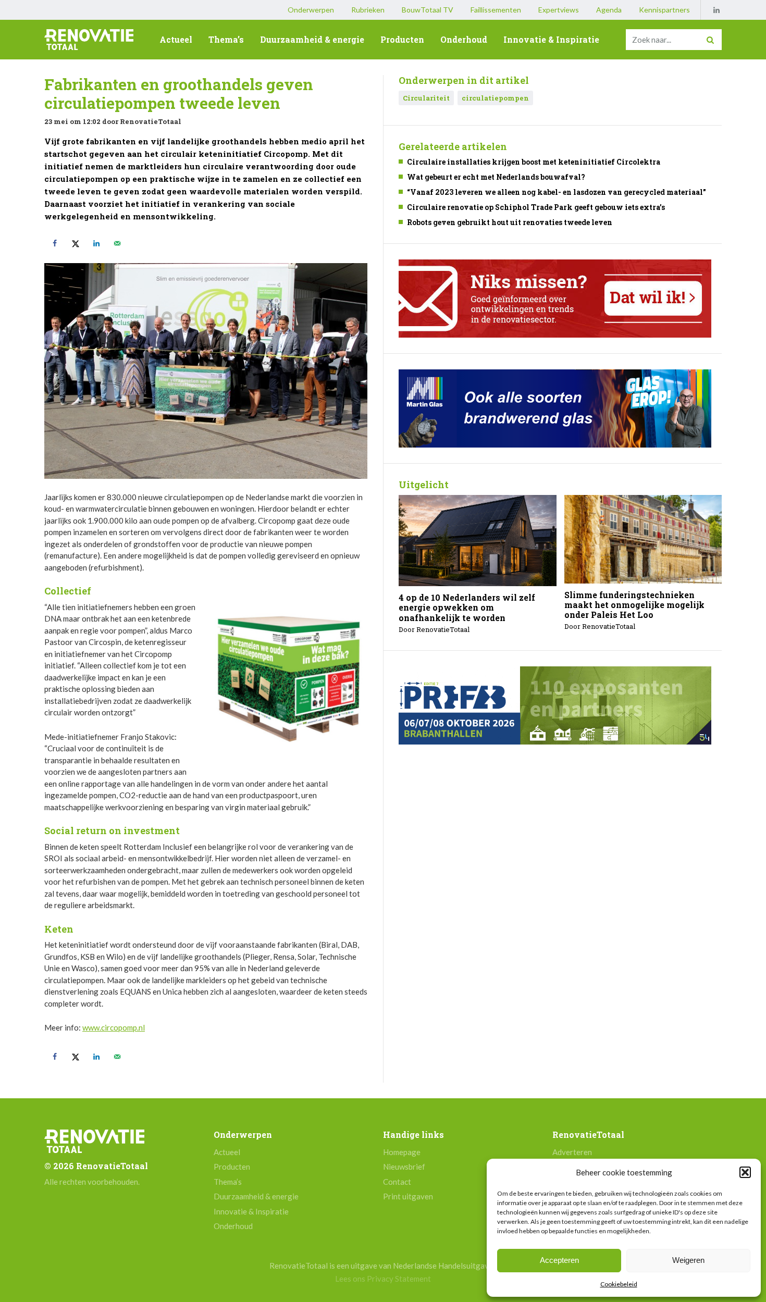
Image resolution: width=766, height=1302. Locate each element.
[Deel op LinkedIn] (96, 243)
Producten (402, 39)
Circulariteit (426, 98)
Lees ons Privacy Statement (383, 1278)
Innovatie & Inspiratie (551, 39)
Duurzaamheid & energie (312, 39)
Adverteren (572, 1152)
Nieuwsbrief (404, 1166)
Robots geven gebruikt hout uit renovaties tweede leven (509, 222)
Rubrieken (368, 9)
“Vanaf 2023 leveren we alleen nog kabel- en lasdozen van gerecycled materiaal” (556, 192)
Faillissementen (496, 9)
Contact (397, 1181)
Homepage (402, 1152)
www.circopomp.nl (113, 1027)
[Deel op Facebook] (54, 243)
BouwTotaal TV (427, 9)
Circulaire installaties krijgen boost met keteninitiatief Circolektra (533, 162)
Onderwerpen (311, 9)
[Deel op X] (75, 243)
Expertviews (558, 9)
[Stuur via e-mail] (117, 243)
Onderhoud (463, 39)
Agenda (609, 9)
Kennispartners (664, 9)
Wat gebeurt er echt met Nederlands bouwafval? (496, 177)
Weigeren (688, 1260)
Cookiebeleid (618, 1284)
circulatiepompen (495, 98)
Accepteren (559, 1260)
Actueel (175, 39)
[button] (745, 1172)
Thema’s (226, 39)
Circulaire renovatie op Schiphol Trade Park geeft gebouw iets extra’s (536, 207)
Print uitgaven (408, 1196)
